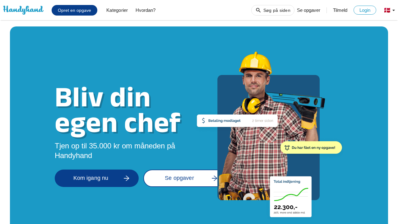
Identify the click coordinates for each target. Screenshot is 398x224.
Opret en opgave (74, 10)
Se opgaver (308, 10)
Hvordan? (145, 10)
